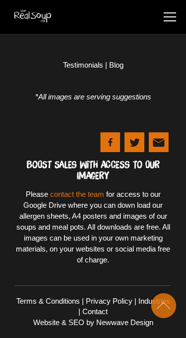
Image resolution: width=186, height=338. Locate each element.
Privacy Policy (109, 301)
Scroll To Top (163, 305)
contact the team (77, 194)
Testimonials (83, 65)
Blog (116, 65)
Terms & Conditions (48, 301)
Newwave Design (124, 322)
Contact (95, 311)
